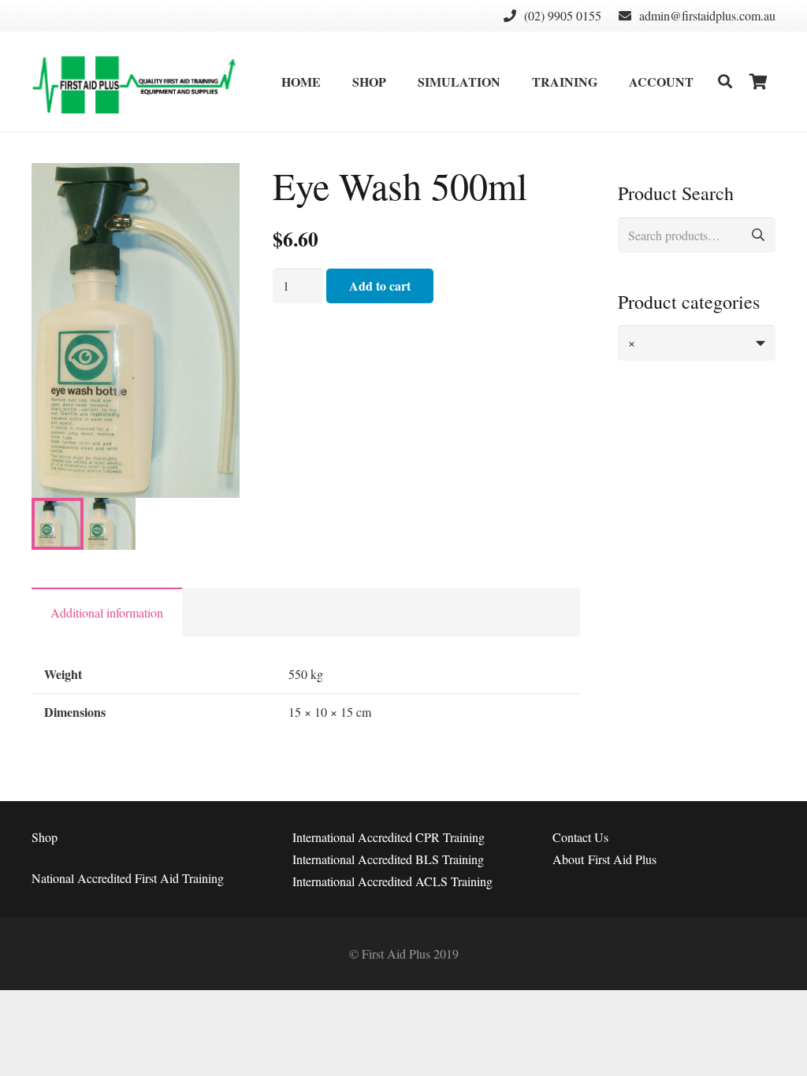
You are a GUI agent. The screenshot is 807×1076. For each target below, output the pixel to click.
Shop (45, 837)
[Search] (725, 81)
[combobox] (696, 343)
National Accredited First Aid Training (128, 878)
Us (580, 837)
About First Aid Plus (604, 859)
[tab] (107, 612)
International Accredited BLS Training (388, 859)
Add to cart (380, 285)
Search (757, 235)
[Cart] (758, 82)
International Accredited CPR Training (388, 837)
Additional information (106, 612)
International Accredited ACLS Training (392, 881)
